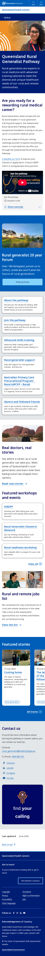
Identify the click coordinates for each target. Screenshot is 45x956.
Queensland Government (13, 949)
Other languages (9, 903)
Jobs (24, 899)
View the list (10, 625)
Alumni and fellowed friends (22, 401)
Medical (7, 17)
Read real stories (12, 483)
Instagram (10, 773)
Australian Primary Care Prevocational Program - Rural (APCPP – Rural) (19, 381)
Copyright (6, 892)
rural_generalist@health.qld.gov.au (18, 751)
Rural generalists (12, 702)
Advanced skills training (19, 340)
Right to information (31, 895)
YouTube (10, 778)
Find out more (22, 282)
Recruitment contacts (30, 881)
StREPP (8, 506)
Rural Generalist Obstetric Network (20, 528)
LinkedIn (10, 768)
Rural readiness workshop (20, 547)
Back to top (7, 844)
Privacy (5, 895)
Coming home (13, 672)
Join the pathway (15, 320)
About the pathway (16, 300)
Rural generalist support (19, 360)
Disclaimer (26, 892)
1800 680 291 (18, 756)
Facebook (10, 763)
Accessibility (7, 899)
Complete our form (11, 159)
